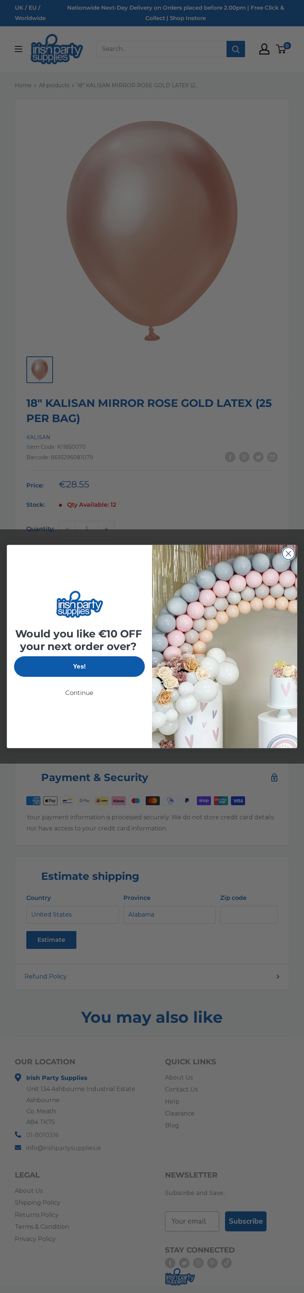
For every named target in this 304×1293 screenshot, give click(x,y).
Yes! (79, 666)
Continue (79, 692)
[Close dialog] (288, 553)
